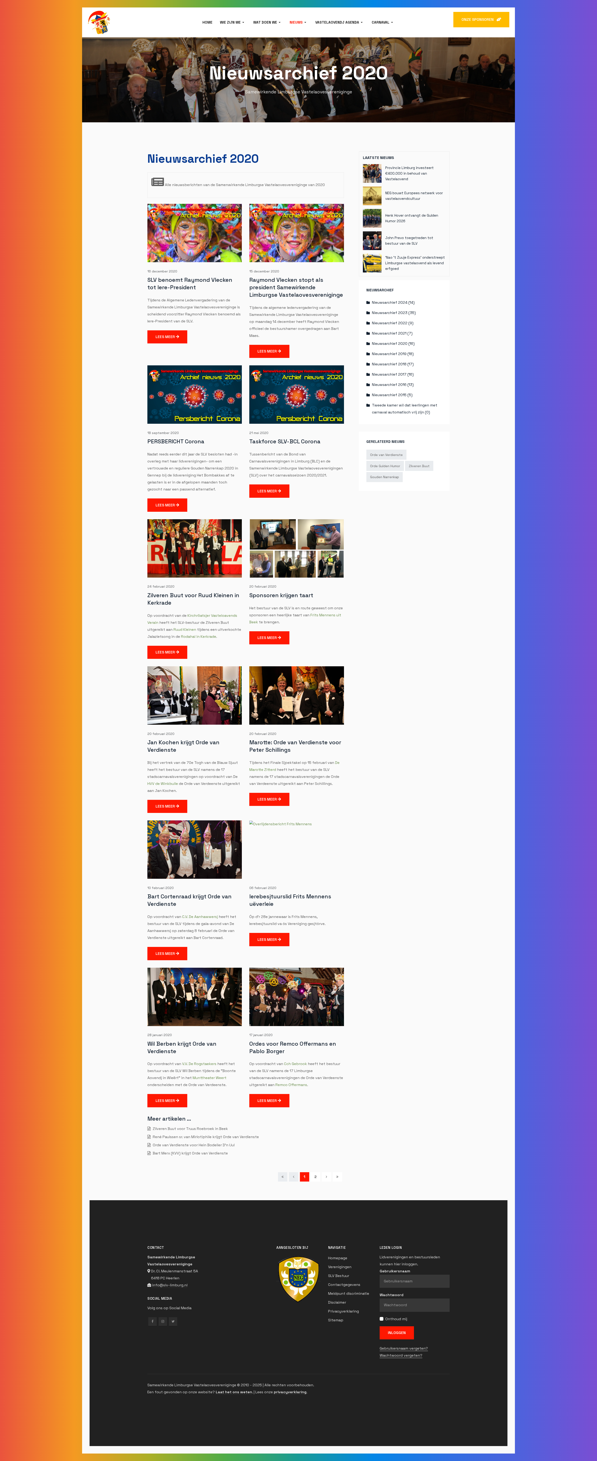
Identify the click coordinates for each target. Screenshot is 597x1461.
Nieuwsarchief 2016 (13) (393, 384)
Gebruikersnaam (395, 1271)
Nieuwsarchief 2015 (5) (392, 394)
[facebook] (152, 1321)
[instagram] (163, 1321)
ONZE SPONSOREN (479, 19)
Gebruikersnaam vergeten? (404, 1348)
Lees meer (166, 336)
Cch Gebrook (295, 1063)
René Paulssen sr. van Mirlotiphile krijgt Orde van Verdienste (205, 1136)
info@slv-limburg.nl (169, 1285)
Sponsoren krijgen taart (281, 595)
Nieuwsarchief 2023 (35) (394, 312)
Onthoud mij (396, 1318)
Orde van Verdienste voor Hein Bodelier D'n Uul (193, 1145)
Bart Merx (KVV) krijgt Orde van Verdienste (190, 1153)
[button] (233, 22)
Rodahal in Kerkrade (198, 636)
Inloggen (397, 1332)
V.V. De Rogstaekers (199, 1063)
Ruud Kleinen (185, 629)
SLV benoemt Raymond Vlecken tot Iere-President (189, 283)
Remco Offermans (291, 1084)
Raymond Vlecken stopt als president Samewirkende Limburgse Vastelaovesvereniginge (296, 287)
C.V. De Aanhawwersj (200, 916)
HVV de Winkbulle (162, 783)
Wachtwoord (391, 1294)
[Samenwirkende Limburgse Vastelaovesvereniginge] (99, 22)
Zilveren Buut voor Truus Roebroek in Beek (190, 1128)
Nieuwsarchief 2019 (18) (393, 353)
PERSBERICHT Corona (175, 441)
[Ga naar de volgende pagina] (326, 1177)
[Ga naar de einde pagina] (337, 1177)
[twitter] (173, 1321)
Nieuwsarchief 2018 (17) (393, 364)
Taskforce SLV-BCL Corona (284, 441)
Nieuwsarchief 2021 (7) (392, 333)
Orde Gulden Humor (385, 466)
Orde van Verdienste (386, 455)
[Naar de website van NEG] (298, 1278)
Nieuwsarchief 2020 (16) (393, 343)
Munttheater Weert (209, 1077)
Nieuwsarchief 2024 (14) (393, 302)
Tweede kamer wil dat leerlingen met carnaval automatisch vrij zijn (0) (404, 409)
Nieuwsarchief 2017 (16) (393, 374)
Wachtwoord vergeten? (401, 1355)
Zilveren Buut (419, 466)
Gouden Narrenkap (384, 477)
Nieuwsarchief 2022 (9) (392, 323)
